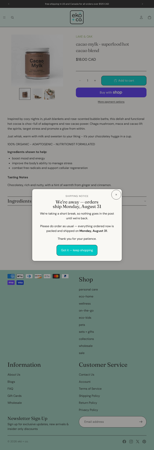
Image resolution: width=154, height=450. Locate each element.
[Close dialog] (116, 195)
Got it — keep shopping (77, 250)
